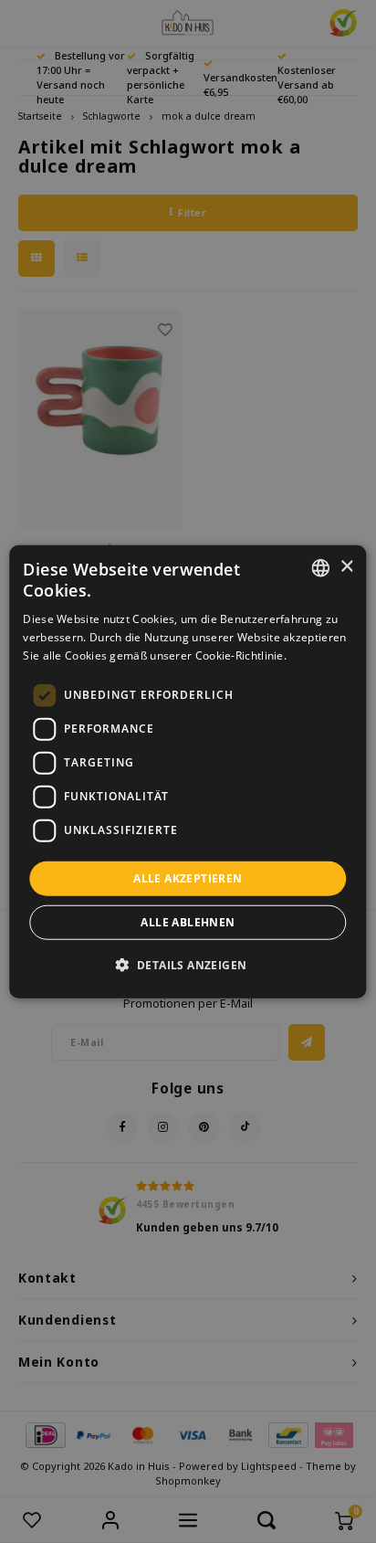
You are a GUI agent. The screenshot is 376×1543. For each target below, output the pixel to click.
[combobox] (321, 567)
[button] (188, 965)
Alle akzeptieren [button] (187, 877)
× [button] (346, 567)
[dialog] (187, 771)
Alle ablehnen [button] (188, 922)
